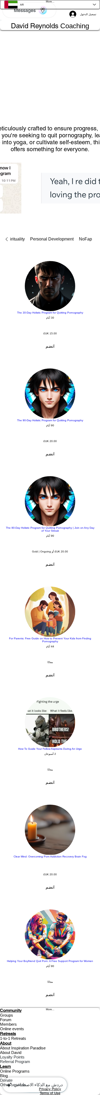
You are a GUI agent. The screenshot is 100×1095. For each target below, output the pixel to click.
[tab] (85, 239)
